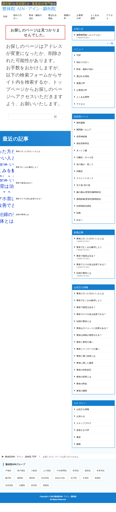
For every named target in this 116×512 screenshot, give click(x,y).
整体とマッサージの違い (88, 348)
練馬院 (20, 477)
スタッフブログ (83, 423)
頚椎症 (79, 171)
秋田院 (34, 485)
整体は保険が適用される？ (89, 334)
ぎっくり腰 (81, 150)
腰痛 (78, 443)
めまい (79, 219)
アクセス (109, 17)
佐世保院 (9, 485)
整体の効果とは (83, 376)
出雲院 (86, 477)
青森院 (46, 485)
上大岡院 (47, 470)
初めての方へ (17, 17)
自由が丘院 (60, 477)
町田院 (76, 470)
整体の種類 (81, 390)
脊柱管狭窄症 (82, 143)
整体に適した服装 (84, 362)
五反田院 (45, 477)
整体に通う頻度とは (85, 355)
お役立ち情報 (82, 409)
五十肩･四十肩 (83, 185)
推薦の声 (67, 17)
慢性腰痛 (80, 122)
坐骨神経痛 (81, 136)
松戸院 (74, 477)
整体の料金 (81, 383)
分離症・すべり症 (84, 157)
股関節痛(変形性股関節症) (88, 198)
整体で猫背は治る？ (24, 182)
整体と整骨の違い (84, 341)
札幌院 (22, 485)
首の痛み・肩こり (84, 164)
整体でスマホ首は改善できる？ (29, 198)
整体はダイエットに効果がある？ (92, 328)
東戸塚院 (21, 470)
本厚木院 (101, 470)
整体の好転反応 (83, 369)
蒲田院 (32, 477)
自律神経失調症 (83, 205)
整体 (78, 436)
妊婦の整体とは (22, 214)
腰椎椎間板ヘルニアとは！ (89, 35)
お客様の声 (80, 17)
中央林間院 (62, 470)
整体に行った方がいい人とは (28, 151)
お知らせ (80, 416)
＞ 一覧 (110, 43)
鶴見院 (88, 470)
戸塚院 (8, 470)
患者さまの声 (82, 429)
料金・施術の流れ (35, 17)
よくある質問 (95, 17)
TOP (5, 16)
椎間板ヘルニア (83, 129)
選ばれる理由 (52, 17)
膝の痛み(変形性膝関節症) (88, 191)
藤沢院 (8, 477)
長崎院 (98, 477)
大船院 (34, 470)
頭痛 (78, 212)
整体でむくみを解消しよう (27, 167)
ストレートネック (84, 177)
